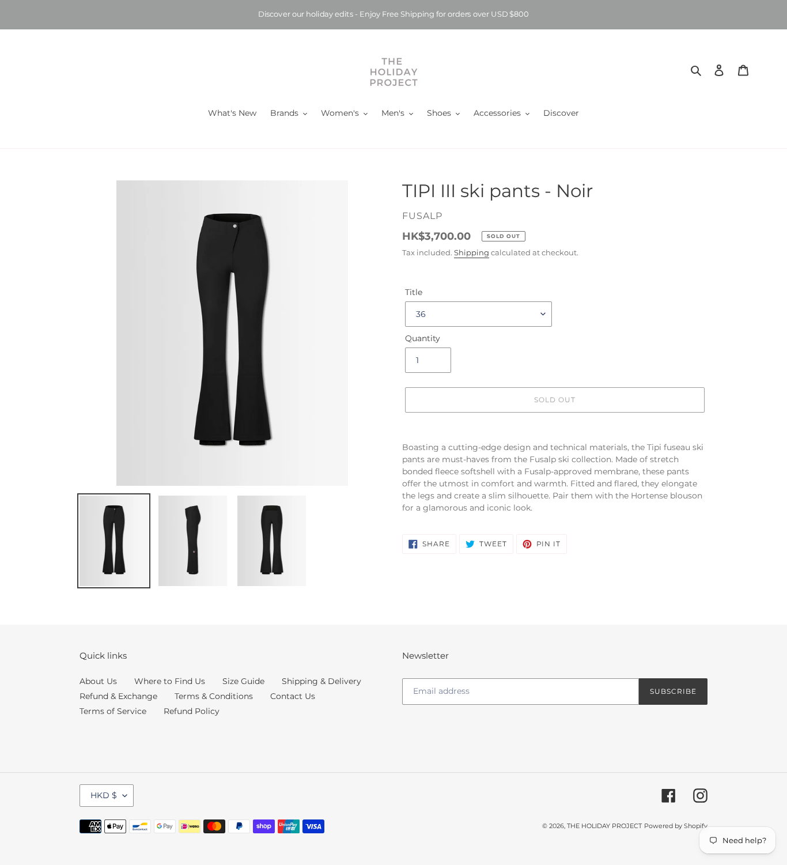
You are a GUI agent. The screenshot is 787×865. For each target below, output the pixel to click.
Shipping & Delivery (321, 681)
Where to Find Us (169, 681)
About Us (98, 681)
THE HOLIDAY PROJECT (604, 826)
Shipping (471, 252)
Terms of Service (113, 711)
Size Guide (243, 681)
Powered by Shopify (675, 826)
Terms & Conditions (214, 696)
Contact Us (292, 696)
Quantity (422, 338)
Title (413, 292)
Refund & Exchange (118, 696)
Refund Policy (192, 711)
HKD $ (103, 795)
